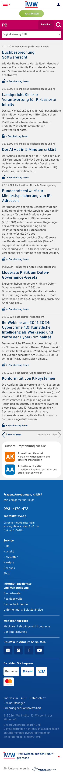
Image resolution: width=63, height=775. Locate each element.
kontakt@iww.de (15, 516)
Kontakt (9, 551)
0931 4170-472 (16, 509)
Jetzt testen (31, 14)
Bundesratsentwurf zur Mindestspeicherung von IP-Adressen (27, 196)
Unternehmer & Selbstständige (23, 610)
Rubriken (46, 24)
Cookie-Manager (14, 703)
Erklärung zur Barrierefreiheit (22, 708)
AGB (24, 698)
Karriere (9, 562)
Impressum (11, 698)
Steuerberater (13, 593)
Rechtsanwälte (13, 599)
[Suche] (57, 24)
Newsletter (11, 557)
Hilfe (6, 546)
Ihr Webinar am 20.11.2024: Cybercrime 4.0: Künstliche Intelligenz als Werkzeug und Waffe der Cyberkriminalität (27, 330)
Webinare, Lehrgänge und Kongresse (27, 626)
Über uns (9, 568)
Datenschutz (38, 698)
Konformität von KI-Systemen (28, 378)
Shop (7, 573)
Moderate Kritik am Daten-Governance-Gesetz (26, 275)
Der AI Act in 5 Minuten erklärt (29, 149)
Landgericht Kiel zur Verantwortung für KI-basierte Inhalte (29, 99)
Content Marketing (15, 632)
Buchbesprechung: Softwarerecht (18, 55)
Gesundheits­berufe (16, 604)
